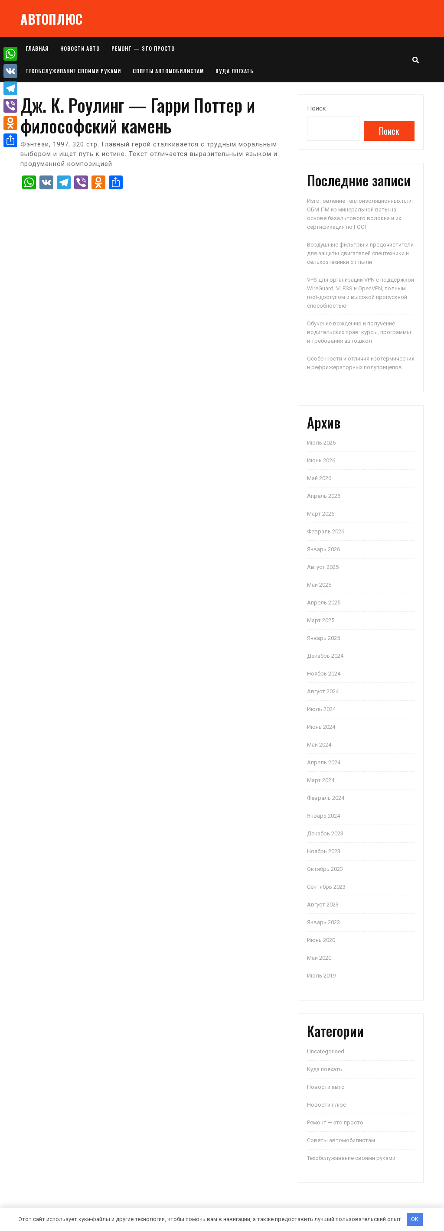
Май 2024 (319, 744)
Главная (37, 48)
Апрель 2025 (323, 602)
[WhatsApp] (10, 53)
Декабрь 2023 (325, 833)
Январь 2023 (323, 922)
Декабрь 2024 (325, 656)
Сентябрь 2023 (326, 886)
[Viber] (10, 105)
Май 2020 (319, 958)
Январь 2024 (323, 815)
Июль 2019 (321, 975)
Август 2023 (323, 904)
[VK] (10, 71)
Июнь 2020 (321, 940)
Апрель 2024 (323, 762)
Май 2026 (319, 478)
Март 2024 (320, 780)
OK (414, 1219)
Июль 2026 (321, 442)
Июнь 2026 (321, 460)
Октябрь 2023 (325, 869)
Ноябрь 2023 (323, 851)
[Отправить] (10, 140)
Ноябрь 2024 (323, 673)
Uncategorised (325, 1051)
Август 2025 (323, 567)
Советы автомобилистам (168, 71)
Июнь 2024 (321, 727)
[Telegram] (10, 88)
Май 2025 (319, 584)
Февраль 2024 (325, 798)
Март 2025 (320, 620)
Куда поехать (234, 71)
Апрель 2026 (323, 496)
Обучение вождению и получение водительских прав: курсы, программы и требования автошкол (359, 332)
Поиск (316, 108)
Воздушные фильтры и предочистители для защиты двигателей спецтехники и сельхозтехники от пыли (360, 253)
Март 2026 (320, 513)
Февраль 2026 (325, 531)
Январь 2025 (323, 638)
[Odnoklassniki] (10, 123)
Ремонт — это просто (143, 48)
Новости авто (80, 48)
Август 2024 (323, 691)
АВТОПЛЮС (51, 19)
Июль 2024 (321, 709)
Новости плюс (326, 1104)
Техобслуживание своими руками (73, 71)
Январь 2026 (323, 549)
